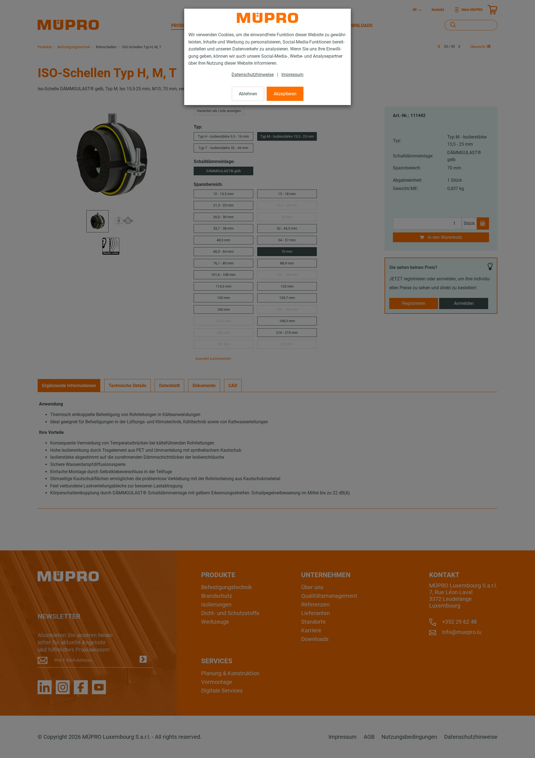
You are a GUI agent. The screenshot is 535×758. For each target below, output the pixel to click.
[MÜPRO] (267, 18)
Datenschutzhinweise (253, 74)
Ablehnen (248, 93)
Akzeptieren (285, 93)
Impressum (292, 74)
